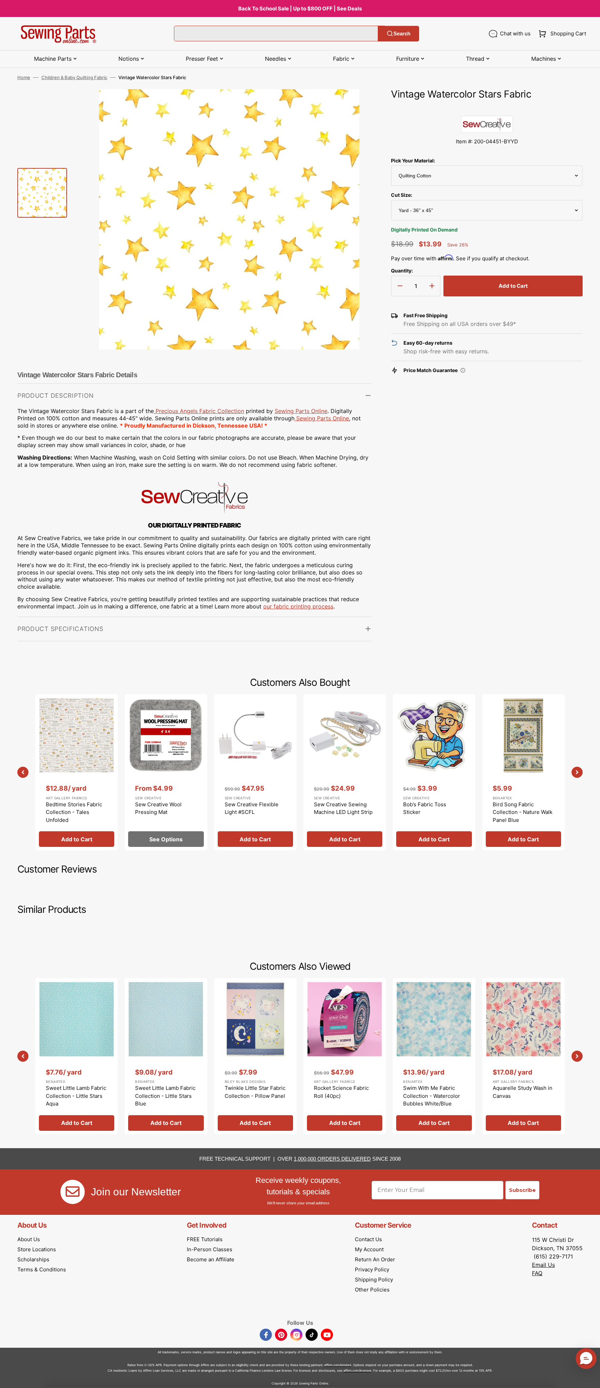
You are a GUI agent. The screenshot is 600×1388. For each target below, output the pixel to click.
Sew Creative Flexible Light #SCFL (251, 808)
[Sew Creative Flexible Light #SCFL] (255, 772)
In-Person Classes (209, 1249)
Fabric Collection (199, 410)
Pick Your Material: (413, 160)
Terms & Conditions (41, 1269)
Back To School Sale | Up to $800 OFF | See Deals (300, 8)
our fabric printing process (298, 606)
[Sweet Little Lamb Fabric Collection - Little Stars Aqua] (76, 1056)
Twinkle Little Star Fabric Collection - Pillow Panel (255, 1092)
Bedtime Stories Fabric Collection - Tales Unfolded (74, 812)
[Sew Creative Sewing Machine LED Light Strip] (344, 772)
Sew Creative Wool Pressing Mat (158, 808)
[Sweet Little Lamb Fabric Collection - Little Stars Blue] (166, 1056)
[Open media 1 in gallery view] (356, 104)
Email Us (543, 1264)
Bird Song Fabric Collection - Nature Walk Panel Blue (522, 812)
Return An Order (375, 1259)
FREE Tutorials (205, 1239)
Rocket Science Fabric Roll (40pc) (341, 1092)
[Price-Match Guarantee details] (462, 370)
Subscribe (522, 1190)
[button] (560, 33)
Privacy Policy (372, 1269)
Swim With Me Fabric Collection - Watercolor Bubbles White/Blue (431, 1096)
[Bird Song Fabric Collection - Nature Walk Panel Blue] (523, 772)
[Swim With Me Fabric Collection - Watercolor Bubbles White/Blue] (434, 1056)
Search (401, 33)
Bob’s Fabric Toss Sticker (424, 808)
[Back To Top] (590, 1378)
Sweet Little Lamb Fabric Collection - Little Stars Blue (165, 1096)
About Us (28, 1239)
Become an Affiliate (210, 1259)
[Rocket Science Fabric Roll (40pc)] (344, 1056)
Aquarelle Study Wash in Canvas (522, 1092)
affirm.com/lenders (337, 1365)
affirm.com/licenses (357, 1370)
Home (23, 77)
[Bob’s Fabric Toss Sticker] (434, 772)
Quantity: (402, 271)
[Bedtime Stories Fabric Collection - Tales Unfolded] (76, 772)
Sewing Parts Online (301, 410)
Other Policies (372, 1289)
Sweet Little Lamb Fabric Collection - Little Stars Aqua (76, 1096)
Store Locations (36, 1249)
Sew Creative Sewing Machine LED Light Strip (343, 808)
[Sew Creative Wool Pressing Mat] (166, 772)
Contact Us (368, 1239)
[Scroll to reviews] (487, 109)
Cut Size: (401, 195)
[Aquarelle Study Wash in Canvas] (523, 1056)
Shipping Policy (374, 1279)
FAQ (537, 1273)
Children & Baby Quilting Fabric (74, 77)
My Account (369, 1249)
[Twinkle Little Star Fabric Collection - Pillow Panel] (255, 1056)
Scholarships (33, 1259)
